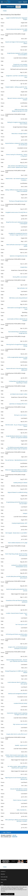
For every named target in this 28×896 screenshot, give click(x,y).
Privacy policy (4, 879)
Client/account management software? (17, 693)
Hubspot (25, 513)
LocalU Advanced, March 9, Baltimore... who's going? (17, 683)
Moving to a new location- (20, 415)
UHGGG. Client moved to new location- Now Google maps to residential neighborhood (16, 755)
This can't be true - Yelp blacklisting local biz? (16, 460)
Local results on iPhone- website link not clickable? (17, 319)
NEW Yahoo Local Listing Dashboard (18, 298)
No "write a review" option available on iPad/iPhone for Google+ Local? (17, 767)
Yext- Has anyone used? (21, 624)
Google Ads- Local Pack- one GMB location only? (16, 76)
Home (2, 885)
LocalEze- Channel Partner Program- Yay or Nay (16, 613)
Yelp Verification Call (22, 288)
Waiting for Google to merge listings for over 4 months (17, 123)
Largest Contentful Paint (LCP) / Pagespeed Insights (16, 18)
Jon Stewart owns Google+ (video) (18, 394)
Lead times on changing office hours (18, 403)
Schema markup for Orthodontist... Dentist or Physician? (16, 155)
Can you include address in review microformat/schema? (18, 789)
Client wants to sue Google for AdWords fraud (17, 308)
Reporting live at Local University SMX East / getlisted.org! (16, 778)
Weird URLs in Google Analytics (19, 133)
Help (2, 882)
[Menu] (1, 1)
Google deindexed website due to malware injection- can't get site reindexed (16, 436)
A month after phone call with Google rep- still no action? (16, 577)
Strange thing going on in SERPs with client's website (16, 671)
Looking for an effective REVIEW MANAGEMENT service (19, 565)
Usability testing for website (20, 482)
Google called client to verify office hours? (16, 734)
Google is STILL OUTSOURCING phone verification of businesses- (17, 647)
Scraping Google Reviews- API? (19, 523)
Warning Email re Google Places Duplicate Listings (16, 345)
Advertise (3, 874)
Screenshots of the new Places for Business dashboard (16, 601)
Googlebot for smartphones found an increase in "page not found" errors (18, 234)
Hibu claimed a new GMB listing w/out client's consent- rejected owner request (17, 166)
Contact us (3, 871)
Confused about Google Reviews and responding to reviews (18, 382)
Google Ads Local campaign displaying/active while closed (19, 65)
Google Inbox (23, 267)
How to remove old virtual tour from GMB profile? (16, 29)
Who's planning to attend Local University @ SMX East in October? (16, 820)
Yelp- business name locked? (20, 724)
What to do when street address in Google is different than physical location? (16, 470)
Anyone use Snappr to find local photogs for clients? (16, 42)
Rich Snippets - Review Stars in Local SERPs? (16, 533)
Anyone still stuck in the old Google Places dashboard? (16, 369)
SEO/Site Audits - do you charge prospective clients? (16, 425)
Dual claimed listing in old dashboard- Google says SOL (17, 332)
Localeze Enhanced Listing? (20, 703)
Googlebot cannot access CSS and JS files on (16, 212)
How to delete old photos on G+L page (17, 542)
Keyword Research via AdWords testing (17, 492)
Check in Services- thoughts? (20, 800)
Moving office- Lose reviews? (20, 277)
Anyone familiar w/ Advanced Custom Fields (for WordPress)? (16, 144)
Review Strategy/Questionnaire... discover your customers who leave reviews (16, 660)
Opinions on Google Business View (18, 256)
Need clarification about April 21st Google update (16, 245)
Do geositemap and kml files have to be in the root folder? (16, 502)
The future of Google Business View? (18, 201)
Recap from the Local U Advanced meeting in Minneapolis (16, 222)
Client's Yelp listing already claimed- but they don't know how (16, 554)
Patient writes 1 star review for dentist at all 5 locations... (16, 179)
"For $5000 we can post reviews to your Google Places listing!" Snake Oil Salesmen (16, 448)
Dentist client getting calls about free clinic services (16, 589)
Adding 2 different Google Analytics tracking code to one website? (16, 190)
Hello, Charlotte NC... (22, 810)
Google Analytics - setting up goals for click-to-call (16, 87)
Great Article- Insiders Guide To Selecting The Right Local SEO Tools (17, 713)
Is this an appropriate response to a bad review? (17, 357)
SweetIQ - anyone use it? (21, 745)
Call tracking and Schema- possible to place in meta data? (16, 634)
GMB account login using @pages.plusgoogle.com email (19, 110)
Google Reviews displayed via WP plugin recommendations (17, 53)
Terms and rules (4, 876)
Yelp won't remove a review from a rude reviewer (17, 98)
